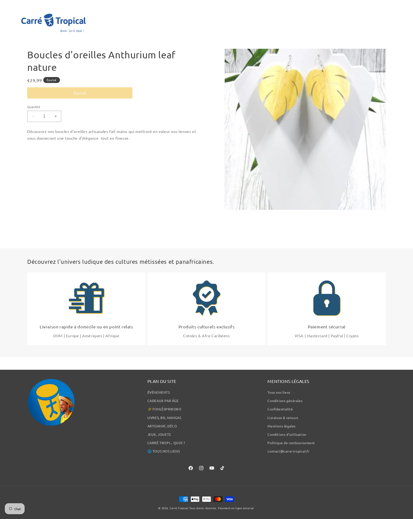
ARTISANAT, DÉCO (162, 426)
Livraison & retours (282, 417)
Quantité (33, 107)
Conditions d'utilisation (286, 434)
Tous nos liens (278, 392)
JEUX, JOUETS (159, 434)
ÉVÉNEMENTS (158, 392)
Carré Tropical (179, 508)
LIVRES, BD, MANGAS (164, 417)
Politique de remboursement (291, 443)
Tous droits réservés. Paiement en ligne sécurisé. (222, 508)
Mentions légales (281, 426)
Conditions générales (284, 400)
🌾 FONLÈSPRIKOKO (164, 409)
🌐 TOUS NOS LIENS (163, 451)
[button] (10, 20)
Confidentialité (280, 409)
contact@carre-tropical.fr (288, 451)
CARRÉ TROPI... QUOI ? (166, 443)
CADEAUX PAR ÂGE (163, 400)
